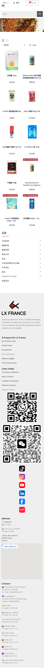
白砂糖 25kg (11, 75)
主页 (4, 233)
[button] (3, 6)
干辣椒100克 (11, 183)
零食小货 (5, 254)
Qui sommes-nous (9, 341)
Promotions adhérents (10, 372)
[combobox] (17, 14)
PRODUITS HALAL (9, 276)
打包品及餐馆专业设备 (10, 263)
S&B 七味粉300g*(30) (32, 111)
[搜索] (40, 14)
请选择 (15, 45)
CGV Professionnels (9, 363)
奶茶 (3, 272)
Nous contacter (8, 376)
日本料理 (5, 241)
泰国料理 (5, 250)
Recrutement (7, 350)
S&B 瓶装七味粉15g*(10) (11, 147)
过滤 (34, 45)
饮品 (3, 258)
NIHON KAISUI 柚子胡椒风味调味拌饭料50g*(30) (32, 76)
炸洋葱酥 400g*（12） (31, 218)
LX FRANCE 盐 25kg (31, 147)
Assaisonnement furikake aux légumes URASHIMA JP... (32, 184)
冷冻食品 (5, 267)
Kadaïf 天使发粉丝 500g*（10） (12, 219)
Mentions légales (8, 358)
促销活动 (5, 281)
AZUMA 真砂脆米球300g (12, 111)
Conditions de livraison (10, 381)
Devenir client (7, 345)
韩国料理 (5, 245)
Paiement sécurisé (9, 385)
